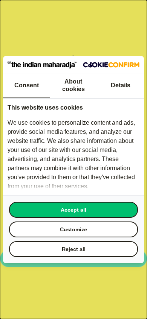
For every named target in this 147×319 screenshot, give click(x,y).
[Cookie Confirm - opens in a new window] (111, 64)
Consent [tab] (26, 85)
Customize (73, 229)
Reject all (74, 249)
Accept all (73, 210)
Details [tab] (120, 85)
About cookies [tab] (73, 85)
